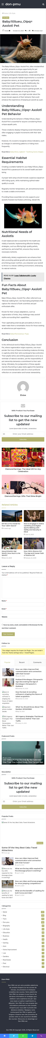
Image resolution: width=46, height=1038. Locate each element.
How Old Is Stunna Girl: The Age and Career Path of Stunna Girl (34, 553)
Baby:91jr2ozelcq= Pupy (19, 334)
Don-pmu (6, 922)
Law (4, 953)
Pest (4, 963)
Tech (4, 919)
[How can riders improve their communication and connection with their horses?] (8, 672)
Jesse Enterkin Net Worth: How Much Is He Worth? (11, 553)
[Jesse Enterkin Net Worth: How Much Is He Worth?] (12, 543)
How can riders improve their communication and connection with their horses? (29, 671)
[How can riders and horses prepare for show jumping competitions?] (7, 884)
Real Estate (7, 960)
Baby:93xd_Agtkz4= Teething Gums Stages (26, 152)
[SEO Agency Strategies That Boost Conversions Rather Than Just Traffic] (8, 722)
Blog (4, 915)
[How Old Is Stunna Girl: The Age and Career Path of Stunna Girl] (34, 543)
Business (6, 936)
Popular (7, 662)
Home (6, 13)
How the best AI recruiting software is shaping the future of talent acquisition (29, 694)
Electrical (6, 967)
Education (6, 932)
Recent (21, 662)
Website (4, 617)
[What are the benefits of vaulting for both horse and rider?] (7, 894)
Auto (4, 946)
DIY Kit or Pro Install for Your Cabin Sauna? (11, 525)
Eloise (7, 31)
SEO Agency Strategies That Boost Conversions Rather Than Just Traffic (29, 718)
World (5, 912)
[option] (23, 753)
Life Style (12, 13)
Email (4, 609)
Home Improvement (10, 949)
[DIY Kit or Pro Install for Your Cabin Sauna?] (12, 516)
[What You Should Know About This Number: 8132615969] (8, 710)
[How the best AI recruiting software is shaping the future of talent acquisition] (8, 697)
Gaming (5, 943)
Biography (6, 926)
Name (4, 601)
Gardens (6, 956)
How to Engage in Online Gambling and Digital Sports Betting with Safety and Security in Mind (34, 528)
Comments (37, 662)
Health (5, 939)
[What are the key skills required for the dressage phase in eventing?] (7, 873)
